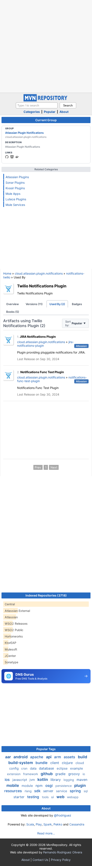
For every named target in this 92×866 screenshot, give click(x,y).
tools (45, 797)
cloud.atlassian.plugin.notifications (39, 273)
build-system (21, 762)
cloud (80, 763)
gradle (61, 774)
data (33, 768)
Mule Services (15, 205)
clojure (68, 763)
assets (70, 757)
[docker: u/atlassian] (17, 157)
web (60, 797)
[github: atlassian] (7, 157)
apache (37, 757)
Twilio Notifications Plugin (41, 286)
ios (8, 779)
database (47, 768)
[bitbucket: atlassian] (12, 157)
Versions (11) (34, 304)
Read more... (46, 833)
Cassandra (76, 824)
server (48, 791)
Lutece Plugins (16, 199)
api (49, 757)
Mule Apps (13, 193)
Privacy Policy (61, 860)
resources (13, 791)
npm (40, 785)
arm (58, 757)
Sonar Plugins (15, 182)
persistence (64, 785)
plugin (80, 785)
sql (86, 791)
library (56, 779)
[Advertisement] (46, 46)
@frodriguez (62, 815)
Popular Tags (46, 749)
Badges (77, 304)
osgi (49, 785)
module (28, 786)
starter (19, 797)
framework (31, 774)
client (55, 763)
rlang (29, 791)
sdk (38, 791)
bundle (42, 763)
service (62, 791)
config (14, 768)
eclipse (62, 768)
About (63, 112)
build (82, 757)
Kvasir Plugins (15, 188)
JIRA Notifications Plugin (38, 336)
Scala (30, 824)
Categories (32, 112)
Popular (49, 112)
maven (82, 779)
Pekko (57, 824)
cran (24, 768)
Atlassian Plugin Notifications (24, 132)
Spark (47, 824)
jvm (33, 780)
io (84, 774)
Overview (12, 304)
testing (33, 797)
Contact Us (40, 860)
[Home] (46, 100)
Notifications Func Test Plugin (42, 372)
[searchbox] (37, 105)
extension (14, 774)
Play (39, 824)
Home (7, 273)
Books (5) (12, 311)
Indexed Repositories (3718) (46, 595)
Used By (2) (57, 304)
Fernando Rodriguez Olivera (62, 852)
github (47, 773)
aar (8, 757)
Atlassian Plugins (17, 177)
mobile (13, 785)
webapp (73, 797)
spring (76, 791)
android (20, 757)
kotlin (43, 779)
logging (69, 780)
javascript (20, 780)
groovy (74, 774)
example (76, 768)
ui (53, 797)
